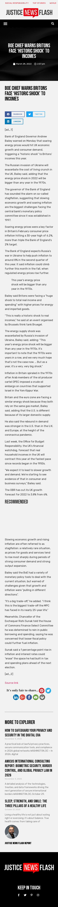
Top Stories (39, 3)
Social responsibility (17, 3)
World (53, 3)
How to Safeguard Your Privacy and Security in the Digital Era (28, 733)
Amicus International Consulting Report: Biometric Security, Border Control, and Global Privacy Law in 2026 (28, 768)
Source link (11, 682)
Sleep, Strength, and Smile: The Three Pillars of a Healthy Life (26, 803)
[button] (5, 23)
